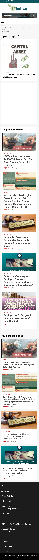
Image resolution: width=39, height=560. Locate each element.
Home (4, 486)
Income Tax (7, 153)
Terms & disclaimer (9, 496)
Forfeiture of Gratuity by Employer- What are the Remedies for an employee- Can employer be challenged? (19, 262)
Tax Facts (5, 514)
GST (3, 537)
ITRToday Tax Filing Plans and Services (17, 524)
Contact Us (6, 506)
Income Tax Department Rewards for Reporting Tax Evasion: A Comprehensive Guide (19, 223)
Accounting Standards (10, 509)
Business (5, 542)
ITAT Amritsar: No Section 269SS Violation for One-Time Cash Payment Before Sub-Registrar (19, 142)
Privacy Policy (7, 501)
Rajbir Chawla (8, 168)
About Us (5, 491)
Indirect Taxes (7, 552)
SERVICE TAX (7, 547)
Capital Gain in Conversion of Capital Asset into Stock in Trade (19, 74)
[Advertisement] (19, 103)
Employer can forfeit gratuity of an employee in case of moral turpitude (19, 301)
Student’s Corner (8, 529)
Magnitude (29, 555)
